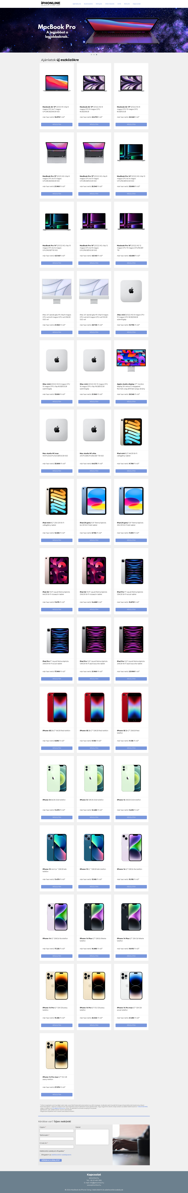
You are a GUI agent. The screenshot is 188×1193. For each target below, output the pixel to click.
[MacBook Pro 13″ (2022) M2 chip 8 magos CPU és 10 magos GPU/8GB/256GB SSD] (56, 152)
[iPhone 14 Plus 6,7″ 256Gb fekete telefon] (131, 915)
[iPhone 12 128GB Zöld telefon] (94, 776)
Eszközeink (88, 4)
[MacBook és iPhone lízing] (50, 4)
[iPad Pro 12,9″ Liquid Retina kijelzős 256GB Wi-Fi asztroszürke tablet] (131, 637)
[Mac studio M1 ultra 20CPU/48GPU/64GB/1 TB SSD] (94, 430)
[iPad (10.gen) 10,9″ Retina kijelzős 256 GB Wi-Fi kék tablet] (131, 499)
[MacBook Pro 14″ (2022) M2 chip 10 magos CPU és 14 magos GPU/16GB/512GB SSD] (131, 152)
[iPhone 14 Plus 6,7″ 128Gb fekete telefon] (94, 915)
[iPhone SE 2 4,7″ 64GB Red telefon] (56, 707)
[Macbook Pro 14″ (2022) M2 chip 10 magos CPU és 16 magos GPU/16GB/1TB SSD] (56, 222)
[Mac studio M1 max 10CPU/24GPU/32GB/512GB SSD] (56, 430)
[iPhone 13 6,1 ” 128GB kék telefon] (94, 845)
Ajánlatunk (77, 4)
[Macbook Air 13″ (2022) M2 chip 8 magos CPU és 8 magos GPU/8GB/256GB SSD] (94, 83)
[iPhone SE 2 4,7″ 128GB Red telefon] (94, 707)
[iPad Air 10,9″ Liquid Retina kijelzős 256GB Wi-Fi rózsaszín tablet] (94, 568)
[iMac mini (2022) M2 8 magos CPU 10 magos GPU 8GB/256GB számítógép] (131, 291)
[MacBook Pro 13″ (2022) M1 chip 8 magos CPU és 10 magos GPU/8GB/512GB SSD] (94, 152)
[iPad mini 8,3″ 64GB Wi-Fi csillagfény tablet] (131, 430)
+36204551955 (142, 1106)
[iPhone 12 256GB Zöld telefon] (131, 776)
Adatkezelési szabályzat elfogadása (52, 1151)
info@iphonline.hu (58, 1108)
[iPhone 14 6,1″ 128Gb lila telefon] (131, 845)
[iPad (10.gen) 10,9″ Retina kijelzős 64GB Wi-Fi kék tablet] (94, 499)
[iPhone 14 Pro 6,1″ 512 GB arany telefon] (94, 984)
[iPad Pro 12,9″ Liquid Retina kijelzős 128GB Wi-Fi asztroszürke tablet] (94, 637)
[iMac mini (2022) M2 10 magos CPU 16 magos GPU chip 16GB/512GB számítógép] (94, 360)
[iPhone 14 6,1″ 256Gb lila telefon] (56, 915)
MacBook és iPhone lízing (81, 1190)
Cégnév (43, 1127)
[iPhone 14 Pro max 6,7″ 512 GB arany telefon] (56, 1053)
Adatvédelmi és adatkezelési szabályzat (107, 1190)
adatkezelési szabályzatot (61, 1155)
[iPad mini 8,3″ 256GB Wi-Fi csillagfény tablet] (56, 499)
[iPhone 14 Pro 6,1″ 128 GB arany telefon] (56, 984)
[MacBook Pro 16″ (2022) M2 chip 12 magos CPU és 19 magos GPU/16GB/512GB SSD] (94, 222)
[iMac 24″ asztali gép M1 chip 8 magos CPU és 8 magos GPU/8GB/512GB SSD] (94, 291)
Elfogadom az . (56, 1155)
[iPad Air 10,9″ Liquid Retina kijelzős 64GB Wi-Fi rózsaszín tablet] (56, 568)
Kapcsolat (137, 4)
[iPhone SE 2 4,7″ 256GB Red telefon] (131, 707)
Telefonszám (44, 1135)
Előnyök (99, 4)
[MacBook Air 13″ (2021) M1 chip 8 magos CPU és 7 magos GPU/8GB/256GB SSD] (56, 83)
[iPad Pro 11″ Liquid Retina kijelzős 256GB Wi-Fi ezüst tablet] (56, 637)
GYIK (119, 4)
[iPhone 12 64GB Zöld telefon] (56, 776)
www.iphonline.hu (94, 1185)
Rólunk (127, 4)
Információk (109, 4)
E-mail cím (44, 1143)
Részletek (57, 124)
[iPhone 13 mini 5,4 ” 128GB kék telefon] (56, 845)
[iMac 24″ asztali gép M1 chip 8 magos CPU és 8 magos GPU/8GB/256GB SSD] (56, 291)
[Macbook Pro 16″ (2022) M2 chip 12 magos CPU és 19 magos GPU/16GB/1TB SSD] (131, 222)
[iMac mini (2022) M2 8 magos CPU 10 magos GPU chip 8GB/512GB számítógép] (56, 360)
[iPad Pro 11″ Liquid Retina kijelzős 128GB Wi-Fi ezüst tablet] (131, 568)
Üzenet (77, 1127)
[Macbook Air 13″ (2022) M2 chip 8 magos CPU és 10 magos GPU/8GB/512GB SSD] (131, 83)
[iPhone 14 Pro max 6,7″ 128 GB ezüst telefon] (131, 984)
